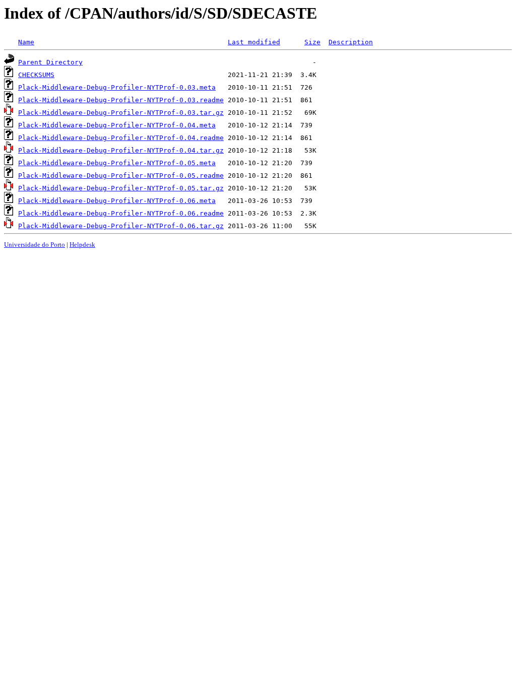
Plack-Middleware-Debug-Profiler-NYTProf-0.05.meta (117, 163)
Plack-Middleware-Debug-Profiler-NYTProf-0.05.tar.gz (121, 188)
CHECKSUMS (36, 75)
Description (351, 42)
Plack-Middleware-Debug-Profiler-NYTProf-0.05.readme (121, 175)
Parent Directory (50, 62)
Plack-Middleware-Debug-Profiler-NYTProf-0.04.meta (117, 125)
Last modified (254, 42)
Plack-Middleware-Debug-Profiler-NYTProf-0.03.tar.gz (121, 112)
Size (312, 42)
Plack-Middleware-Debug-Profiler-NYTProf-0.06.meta (117, 200)
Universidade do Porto (34, 244)
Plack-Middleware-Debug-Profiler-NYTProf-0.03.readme (121, 100)
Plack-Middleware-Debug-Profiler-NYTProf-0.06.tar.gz (121, 226)
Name (26, 42)
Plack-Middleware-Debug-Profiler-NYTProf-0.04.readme (121, 138)
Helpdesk (82, 244)
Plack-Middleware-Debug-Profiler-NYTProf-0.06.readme (121, 213)
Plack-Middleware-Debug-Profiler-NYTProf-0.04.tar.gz (121, 150)
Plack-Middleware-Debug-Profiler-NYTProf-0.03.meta (117, 87)
